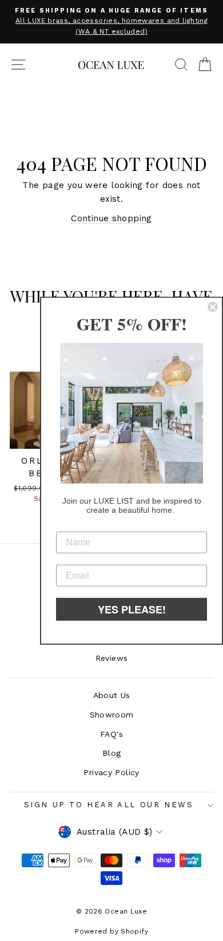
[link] (131, 413)
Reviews (111, 658)
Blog (111, 752)
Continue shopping (111, 218)
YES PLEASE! (132, 608)
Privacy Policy (111, 772)
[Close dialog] (212, 307)
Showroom (112, 714)
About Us (111, 695)
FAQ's (111, 734)
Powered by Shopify (111, 931)
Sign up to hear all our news (109, 804)
